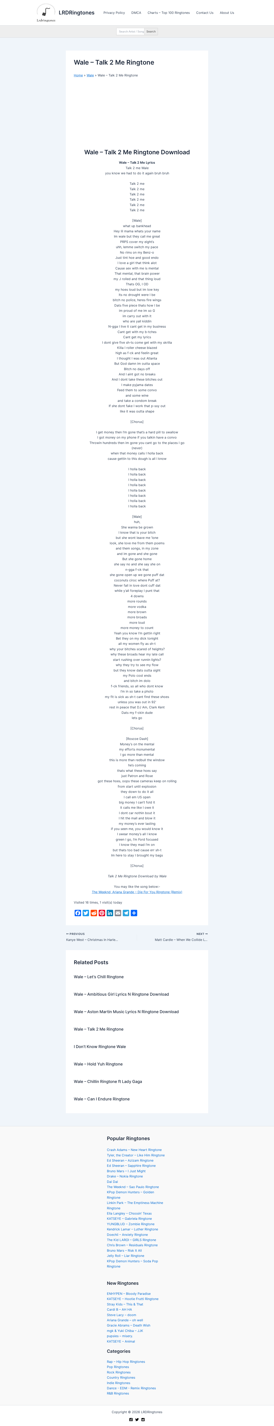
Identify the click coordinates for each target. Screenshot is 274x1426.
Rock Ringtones (119, 1372)
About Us (227, 13)
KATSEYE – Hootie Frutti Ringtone (132, 1299)
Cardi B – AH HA (119, 1309)
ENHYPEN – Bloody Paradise (129, 1294)
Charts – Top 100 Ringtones (169, 13)
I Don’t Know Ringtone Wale (100, 1046)
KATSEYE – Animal (121, 1341)
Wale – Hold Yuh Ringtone (98, 1064)
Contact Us (204, 13)
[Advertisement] (137, 111)
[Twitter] (137, 1419)
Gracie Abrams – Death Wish (128, 1325)
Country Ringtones (121, 1377)
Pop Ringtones (118, 1367)
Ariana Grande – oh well (125, 1320)
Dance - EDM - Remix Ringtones (131, 1388)
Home (78, 75)
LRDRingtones (76, 12)
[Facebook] (131, 1419)
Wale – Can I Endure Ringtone (102, 1099)
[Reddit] (143, 1419)
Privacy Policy (114, 13)
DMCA (136, 13)
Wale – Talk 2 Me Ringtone (99, 1029)
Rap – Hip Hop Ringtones (126, 1362)
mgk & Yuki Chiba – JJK (125, 1331)
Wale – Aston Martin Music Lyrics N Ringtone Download (126, 1011)
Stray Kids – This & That (125, 1304)
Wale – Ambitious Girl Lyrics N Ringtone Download (121, 994)
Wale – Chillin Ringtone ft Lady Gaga (108, 1081)
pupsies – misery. (120, 1336)
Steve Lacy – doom (121, 1315)
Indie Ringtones (118, 1383)
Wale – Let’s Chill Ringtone (99, 976)
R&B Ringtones (118, 1393)
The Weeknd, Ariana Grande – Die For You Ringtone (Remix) (137, 892)
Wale (90, 75)
